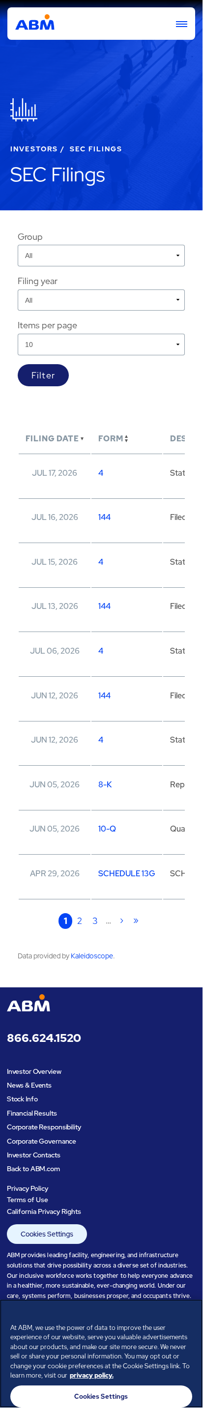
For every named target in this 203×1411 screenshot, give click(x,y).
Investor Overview (34, 1071)
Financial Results (32, 1113)
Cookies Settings (47, 1234)
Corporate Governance (41, 1141)
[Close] (191, 1313)
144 (104, 517)
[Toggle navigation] (177, 24)
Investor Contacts (33, 1155)
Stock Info (22, 1098)
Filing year (38, 281)
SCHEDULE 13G (126, 873)
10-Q (107, 829)
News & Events (29, 1085)
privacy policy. (92, 1375)
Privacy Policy (27, 1188)
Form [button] (110, 438)
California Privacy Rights (44, 1211)
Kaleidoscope (92, 955)
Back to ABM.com (33, 1168)
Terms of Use (27, 1199)
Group (30, 236)
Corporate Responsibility (44, 1127)
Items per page (47, 325)
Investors (34, 148)
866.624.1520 (44, 1038)
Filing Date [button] (52, 438)
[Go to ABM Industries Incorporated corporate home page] (35, 23)
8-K (105, 784)
